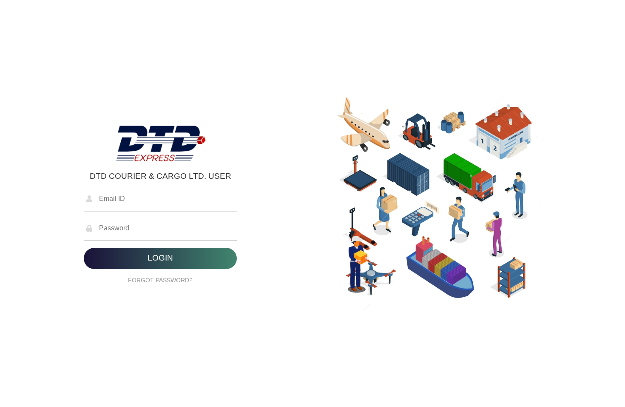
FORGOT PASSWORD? (160, 280)
